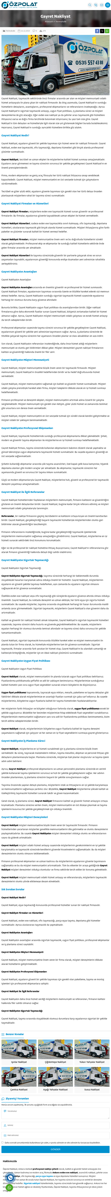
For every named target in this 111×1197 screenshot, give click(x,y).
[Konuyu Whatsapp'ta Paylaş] (107, 31)
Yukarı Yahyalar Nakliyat (91, 1062)
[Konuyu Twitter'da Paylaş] (102, 31)
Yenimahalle (61, 22)
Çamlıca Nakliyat (18, 1090)
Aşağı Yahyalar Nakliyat (55, 1090)
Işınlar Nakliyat (19, 1062)
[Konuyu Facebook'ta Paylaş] (97, 31)
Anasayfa (49, 22)
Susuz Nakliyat (92, 1090)
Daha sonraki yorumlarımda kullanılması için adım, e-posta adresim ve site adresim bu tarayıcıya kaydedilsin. (52, 1143)
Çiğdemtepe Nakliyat (55, 1062)
